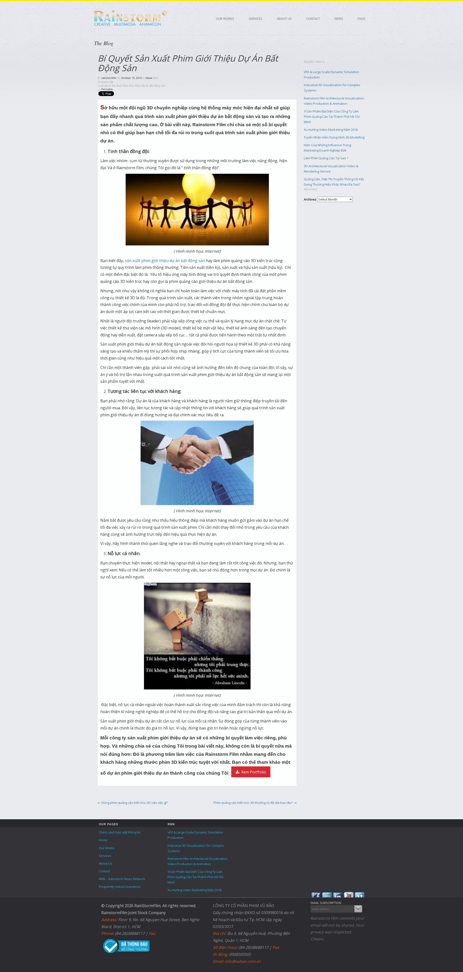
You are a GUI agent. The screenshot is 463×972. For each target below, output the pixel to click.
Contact (313, 18)
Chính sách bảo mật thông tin (120, 832)
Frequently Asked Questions (119, 886)
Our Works (225, 18)
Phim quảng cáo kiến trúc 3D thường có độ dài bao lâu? (253, 802)
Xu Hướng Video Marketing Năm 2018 (331, 129)
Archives (310, 199)
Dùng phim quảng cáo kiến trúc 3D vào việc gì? (135, 802)
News (338, 18)
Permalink (107, 89)
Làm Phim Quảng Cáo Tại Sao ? (326, 158)
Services (255, 18)
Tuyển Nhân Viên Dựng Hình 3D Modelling (334, 137)
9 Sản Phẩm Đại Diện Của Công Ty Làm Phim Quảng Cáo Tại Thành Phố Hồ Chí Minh (332, 116)
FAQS (361, 18)
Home (103, 840)
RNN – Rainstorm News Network (122, 879)
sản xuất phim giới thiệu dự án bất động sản (165, 260)
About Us (284, 18)
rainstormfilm (108, 78)
